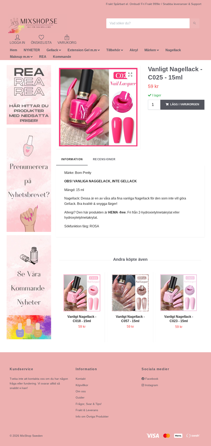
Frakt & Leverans (87, 411)
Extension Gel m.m (82, 51)
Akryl (134, 51)
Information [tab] (72, 160)
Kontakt (81, 380)
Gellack (52, 51)
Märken (150, 51)
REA (42, 58)
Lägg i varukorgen (184, 105)
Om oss (81, 392)
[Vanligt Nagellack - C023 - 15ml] (178, 294)
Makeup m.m (20, 58)
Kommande (62, 58)
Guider (80, 398)
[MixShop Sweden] (39, 24)
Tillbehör (113, 51)
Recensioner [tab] (104, 160)
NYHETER (32, 51)
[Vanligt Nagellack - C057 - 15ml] (130, 293)
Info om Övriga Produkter (92, 417)
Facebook (151, 380)
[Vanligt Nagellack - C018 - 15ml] (81, 293)
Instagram (151, 386)
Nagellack (173, 51)
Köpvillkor (82, 386)
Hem (13, 51)
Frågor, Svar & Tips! (89, 405)
